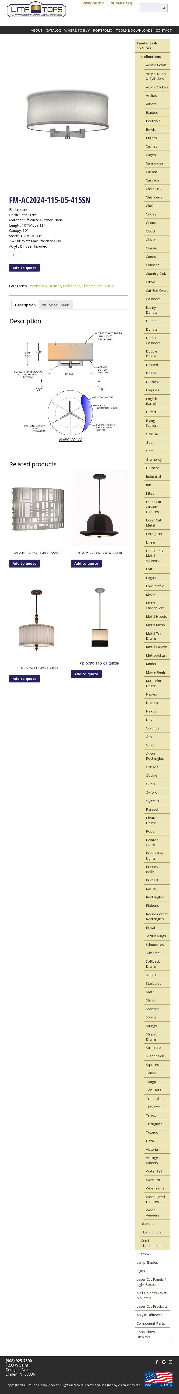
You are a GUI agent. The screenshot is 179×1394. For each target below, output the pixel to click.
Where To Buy (77, 30)
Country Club (156, 273)
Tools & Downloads (134, 30)
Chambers (154, 197)
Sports (151, 1017)
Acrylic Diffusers (149, 1314)
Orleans (152, 767)
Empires (152, 390)
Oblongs (152, 728)
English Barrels (152, 401)
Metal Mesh (155, 624)
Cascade (152, 180)
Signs (141, 1271)
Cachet (151, 146)
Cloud (150, 231)
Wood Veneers (152, 1212)
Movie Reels (156, 672)
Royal (150, 927)
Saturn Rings (156, 936)
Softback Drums (153, 963)
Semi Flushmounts (151, 1243)
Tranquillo (154, 1098)
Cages (151, 154)
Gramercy (154, 459)
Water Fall (154, 1171)
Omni (150, 736)
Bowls (151, 129)
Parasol (152, 809)
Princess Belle (153, 869)
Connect (152, 264)
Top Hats (153, 1090)
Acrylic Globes (157, 87)
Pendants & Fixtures (44, 285)
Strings (151, 1025)
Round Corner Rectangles (157, 916)
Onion (150, 745)
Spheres (152, 1008)
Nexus (151, 711)
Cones (151, 256)
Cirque (151, 222)
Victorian (153, 1149)
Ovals (150, 784)
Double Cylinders (153, 340)
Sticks (150, 1000)
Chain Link (153, 188)
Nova (150, 719)
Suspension (155, 1056)
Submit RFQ (121, 3)
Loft (149, 569)
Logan (151, 577)
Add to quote (24, 267)
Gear (150, 442)
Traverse (153, 1107)
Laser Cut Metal (153, 522)
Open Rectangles (155, 756)
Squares (152, 1064)
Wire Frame (155, 1188)
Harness (153, 467)
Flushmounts (92, 285)
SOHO (109, 285)
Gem (150, 451)
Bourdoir (153, 120)
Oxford (151, 792)
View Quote (93, 3)
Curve (150, 281)
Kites (150, 493)
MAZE (150, 594)
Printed (152, 880)
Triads (151, 1115)
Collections (71, 285)
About (37, 30)
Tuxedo (152, 1132)
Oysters (152, 801)
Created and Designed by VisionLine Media (111, 1385)
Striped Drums (152, 1036)
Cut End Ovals (157, 290)
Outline (151, 775)
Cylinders (153, 298)
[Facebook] (157, 1361)
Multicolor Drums (154, 683)
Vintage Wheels (152, 1160)
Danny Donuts (152, 310)
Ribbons (152, 905)
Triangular (154, 1124)
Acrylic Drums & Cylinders (157, 76)
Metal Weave (156, 646)
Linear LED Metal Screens (154, 555)
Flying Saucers (152, 423)
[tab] (25, 304)
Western (153, 1179)
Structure (153, 1047)
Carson (151, 171)
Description (25, 304)
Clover (151, 239)
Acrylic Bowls (156, 65)
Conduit (152, 248)
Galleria (152, 434)
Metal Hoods (156, 616)
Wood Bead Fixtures (155, 1199)
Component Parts (151, 1323)
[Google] (164, 1361)
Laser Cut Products (152, 1306)
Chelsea (152, 205)
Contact (164, 30)
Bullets (151, 137)
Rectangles (155, 897)
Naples (151, 694)
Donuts (152, 329)
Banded (152, 112)
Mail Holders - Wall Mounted (152, 1295)
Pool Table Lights (154, 855)
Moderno (153, 663)
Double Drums (151, 353)
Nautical (152, 702)
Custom (143, 1254)
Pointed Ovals (152, 842)
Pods (150, 831)
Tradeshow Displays (146, 1334)
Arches (151, 95)
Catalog (53, 30)
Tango (151, 1081)
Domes (152, 320)
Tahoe (151, 1073)
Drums (151, 373)
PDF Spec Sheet (55, 304)
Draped (152, 364)
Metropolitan (156, 655)
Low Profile (155, 586)
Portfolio (102, 30)
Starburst (153, 983)
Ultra (150, 1141)
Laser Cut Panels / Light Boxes (151, 1282)
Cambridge (154, 163)
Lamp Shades (147, 1262)
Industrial (153, 476)
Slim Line (153, 953)
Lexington (154, 533)
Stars (150, 991)
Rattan (151, 888)
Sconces (147, 1223)
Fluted (151, 412)
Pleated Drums (152, 820)
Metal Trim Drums (154, 636)
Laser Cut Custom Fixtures (153, 506)
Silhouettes (155, 944)
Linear (151, 542)
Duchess (153, 381)
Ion (148, 484)
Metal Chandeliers (155, 605)
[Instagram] (170, 1361)
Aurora (151, 103)
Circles (151, 214)
